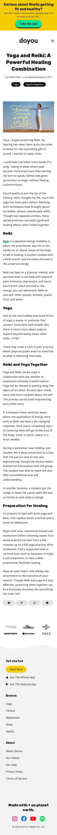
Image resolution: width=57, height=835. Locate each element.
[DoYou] (28, 41)
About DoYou (14, 751)
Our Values (13, 758)
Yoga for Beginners (35, 84)
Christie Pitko (14, 77)
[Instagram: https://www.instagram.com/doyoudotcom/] (14, 818)
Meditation (13, 717)
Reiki (6, 241)
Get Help (11, 765)
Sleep (9, 724)
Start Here (16, 669)
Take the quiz (28, 23)
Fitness (10, 710)
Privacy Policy (14, 771)
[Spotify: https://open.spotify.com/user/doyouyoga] (42, 818)
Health (10, 731)
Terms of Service (16, 778)
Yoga (15, 84)
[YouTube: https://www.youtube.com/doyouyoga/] (33, 818)
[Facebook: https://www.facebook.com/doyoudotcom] (24, 818)
